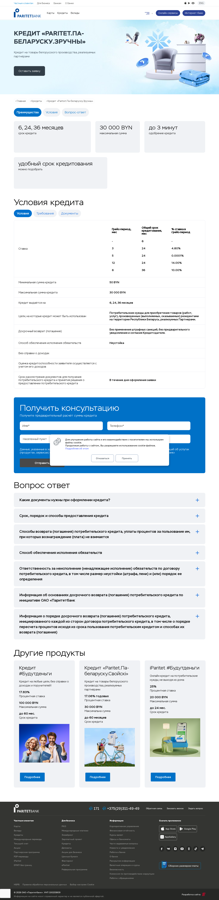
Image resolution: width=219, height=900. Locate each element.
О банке (114, 856)
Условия (52, 112)
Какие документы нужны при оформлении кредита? (64, 500)
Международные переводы (28, 839)
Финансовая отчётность (122, 830)
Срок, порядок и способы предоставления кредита (63, 515)
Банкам (57, 3)
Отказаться (102, 458)
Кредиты (62, 13)
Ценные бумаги (70, 856)
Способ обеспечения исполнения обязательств (60, 552)
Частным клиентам (23, 3)
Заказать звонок (175, 808)
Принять (127, 458)
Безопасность (117, 869)
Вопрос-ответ (75, 112)
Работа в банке (117, 852)
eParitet (66, 865)
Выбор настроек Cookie (82, 884)
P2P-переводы (21, 856)
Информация (116, 820)
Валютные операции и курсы (125, 865)
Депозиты (67, 848)
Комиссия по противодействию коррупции (132, 873)
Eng (201, 3)
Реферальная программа (74, 869)
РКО (64, 826)
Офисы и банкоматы (120, 839)
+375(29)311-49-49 (123, 808)
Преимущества (28, 112)
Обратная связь (154, 808)
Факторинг (67, 860)
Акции (17, 848)
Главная (21, 101)
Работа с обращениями (122, 878)
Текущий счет (21, 843)
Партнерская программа (27, 852)
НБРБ (17, 884)
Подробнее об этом (77, 448)
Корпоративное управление (124, 826)
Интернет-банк (194, 13)
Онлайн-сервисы (168, 13)
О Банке (69, 3)
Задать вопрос (195, 808)
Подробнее (32, 777)
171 (96, 808)
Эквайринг (67, 835)
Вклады (75, 13)
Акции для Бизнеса (72, 852)
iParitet (17, 860)
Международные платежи (75, 830)
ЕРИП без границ (23, 865)
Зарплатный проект (72, 839)
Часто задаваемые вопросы (124, 843)
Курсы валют (116, 835)
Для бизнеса (43, 3)
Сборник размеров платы (183, 865)
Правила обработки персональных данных (44, 884)
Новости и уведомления (122, 848)
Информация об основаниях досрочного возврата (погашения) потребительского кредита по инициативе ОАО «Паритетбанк (101, 598)
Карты (50, 13)
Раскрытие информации (122, 860)
